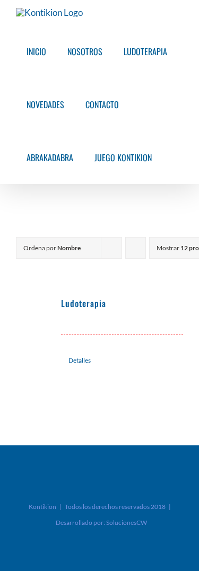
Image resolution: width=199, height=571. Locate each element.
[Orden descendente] (135, 248)
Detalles (79, 360)
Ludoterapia (83, 303)
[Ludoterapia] (35, 316)
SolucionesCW (126, 522)
